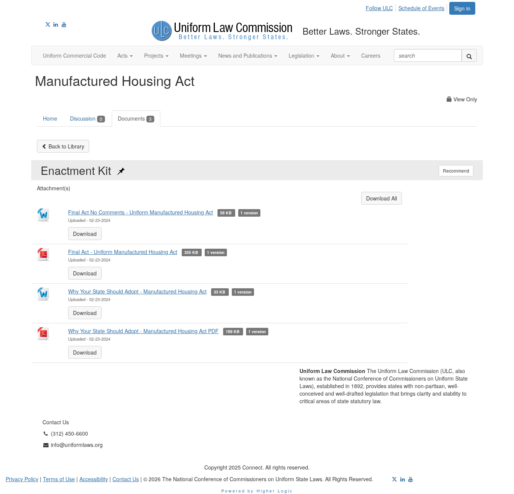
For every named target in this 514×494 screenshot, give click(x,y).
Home (50, 118)
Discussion (86, 118)
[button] (125, 55)
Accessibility (93, 479)
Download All (381, 198)
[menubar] (407, 7)
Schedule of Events (421, 8)
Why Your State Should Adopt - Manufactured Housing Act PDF (143, 331)
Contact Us (126, 479)
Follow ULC (379, 8)
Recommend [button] (456, 170)
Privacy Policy (22, 479)
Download (85, 233)
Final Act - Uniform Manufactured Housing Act (122, 251)
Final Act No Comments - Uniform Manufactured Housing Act (140, 212)
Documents (135, 118)
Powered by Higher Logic (257, 491)
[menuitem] (381, 7)
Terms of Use (59, 479)
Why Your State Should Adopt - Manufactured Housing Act (137, 291)
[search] (469, 55)
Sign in (462, 8)
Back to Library (65, 146)
